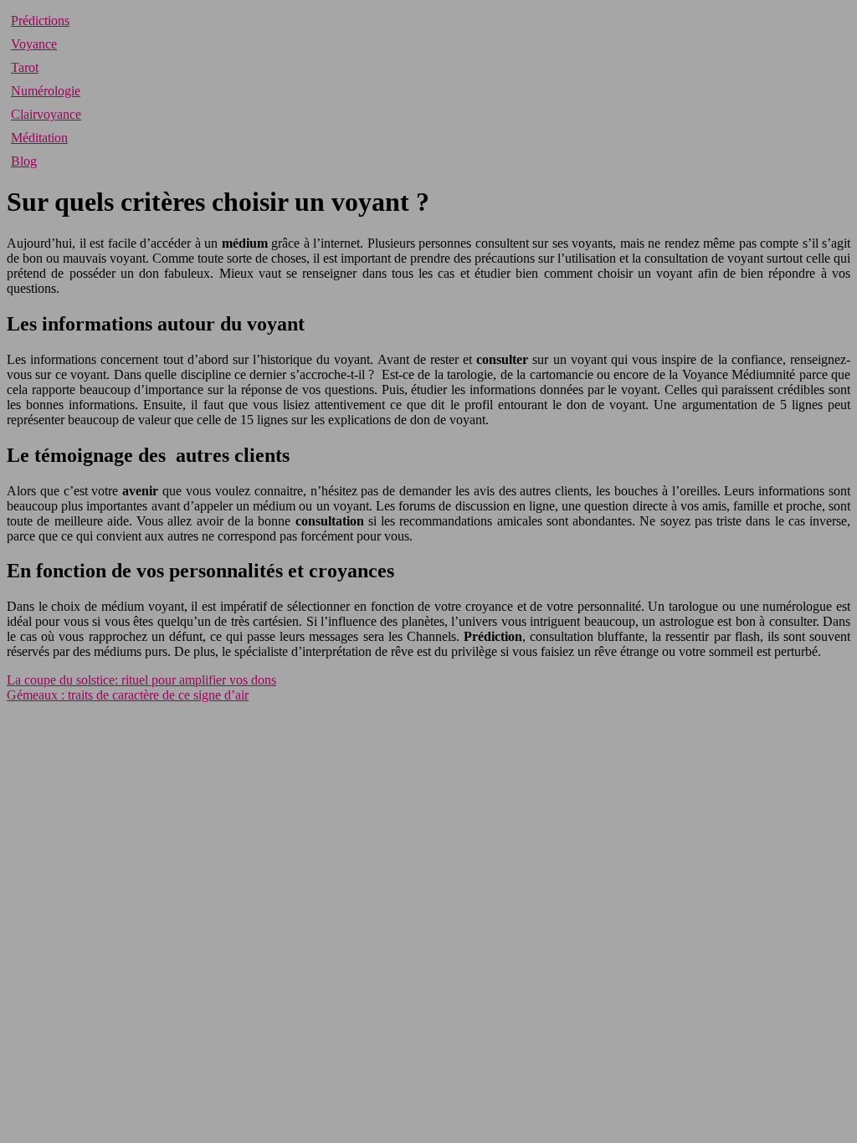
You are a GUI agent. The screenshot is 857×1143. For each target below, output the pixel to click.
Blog (24, 161)
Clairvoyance (46, 114)
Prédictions (40, 20)
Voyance (34, 44)
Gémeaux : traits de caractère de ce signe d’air (128, 695)
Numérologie (45, 91)
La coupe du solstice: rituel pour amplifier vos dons (141, 680)
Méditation (39, 138)
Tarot (24, 67)
